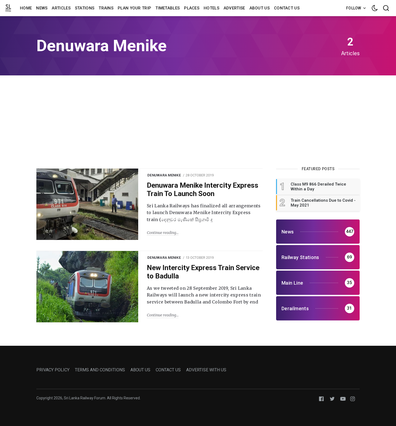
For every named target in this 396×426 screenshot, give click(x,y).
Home (26, 8)
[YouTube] (343, 398)
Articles (61, 8)
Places (191, 8)
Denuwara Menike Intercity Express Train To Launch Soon (202, 189)
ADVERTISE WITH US (206, 369)
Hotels (211, 8)
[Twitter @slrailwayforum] (332, 398)
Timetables (167, 8)
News (41, 8)
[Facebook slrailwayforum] (321, 398)
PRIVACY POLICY (53, 369)
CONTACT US (168, 369)
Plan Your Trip (134, 8)
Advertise (234, 8)
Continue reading (161, 232)
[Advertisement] (198, 121)
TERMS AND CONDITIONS (100, 369)
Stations (84, 8)
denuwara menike (164, 175)
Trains (106, 8)
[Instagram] (352, 398)
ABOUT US (140, 369)
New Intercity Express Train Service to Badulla (203, 272)
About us (259, 8)
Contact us (287, 8)
